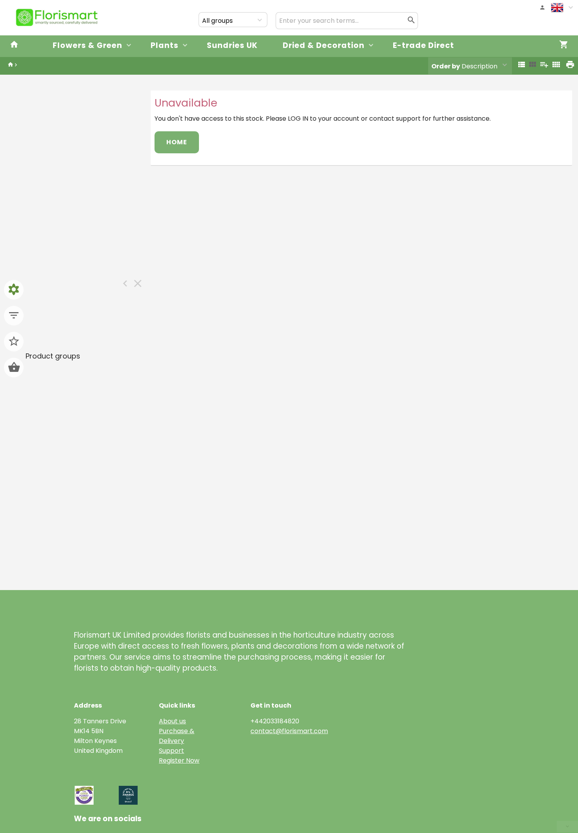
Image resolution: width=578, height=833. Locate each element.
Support (171, 750)
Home (176, 142)
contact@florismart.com (289, 731)
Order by (445, 66)
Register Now (179, 760)
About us (172, 721)
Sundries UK (232, 45)
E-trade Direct (423, 45)
